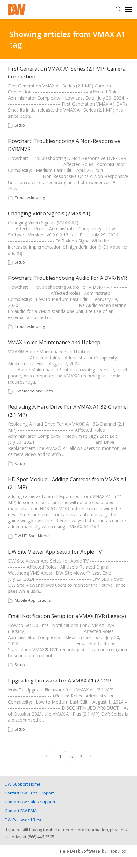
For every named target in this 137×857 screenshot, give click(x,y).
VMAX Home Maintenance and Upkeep (54, 342)
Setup (20, 125)
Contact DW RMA (21, 811)
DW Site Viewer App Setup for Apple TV (55, 551)
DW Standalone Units (34, 391)
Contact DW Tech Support (29, 793)
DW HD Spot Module (33, 536)
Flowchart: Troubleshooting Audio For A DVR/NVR (67, 277)
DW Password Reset (24, 820)
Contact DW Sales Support (30, 802)
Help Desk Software (80, 851)
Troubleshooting (30, 197)
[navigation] (128, 9)
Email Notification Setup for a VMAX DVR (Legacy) (67, 616)
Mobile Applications (33, 600)
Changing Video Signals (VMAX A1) (49, 213)
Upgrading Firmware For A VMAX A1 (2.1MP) (60, 680)
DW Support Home (22, 784)
